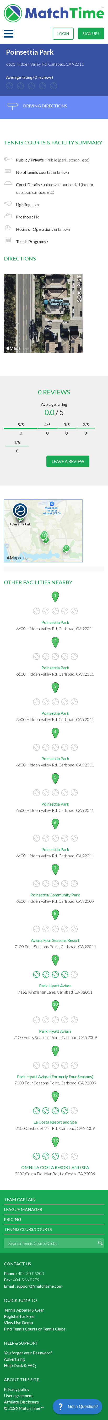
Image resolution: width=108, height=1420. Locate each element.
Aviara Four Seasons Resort (55, 940)
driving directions (44, 105)
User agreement (18, 1395)
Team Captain (20, 1199)
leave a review (68, 461)
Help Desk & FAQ (20, 1365)
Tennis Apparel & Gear (24, 1309)
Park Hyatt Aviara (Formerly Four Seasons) (55, 1076)
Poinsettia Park (55, 622)
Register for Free (19, 1316)
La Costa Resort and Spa (55, 1121)
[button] (77, 1406)
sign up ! (91, 33)
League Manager (23, 1209)
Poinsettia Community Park (55, 894)
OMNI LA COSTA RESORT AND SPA (55, 1167)
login (63, 33)
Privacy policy (16, 1389)
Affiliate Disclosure (21, 1401)
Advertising (14, 1358)
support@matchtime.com (39, 1285)
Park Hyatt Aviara (55, 985)
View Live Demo (18, 1322)
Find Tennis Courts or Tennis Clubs (35, 1328)
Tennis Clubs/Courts (28, 1229)
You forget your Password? (28, 1352)
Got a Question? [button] (83, 1406)
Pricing (12, 1219)
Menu (8, 34)
